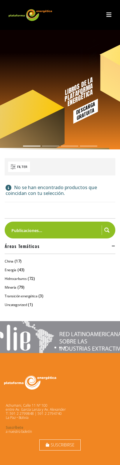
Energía (10, 269)
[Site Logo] (31, 15)
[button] (109, 15)
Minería (10, 287)
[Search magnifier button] (107, 230)
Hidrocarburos (16, 278)
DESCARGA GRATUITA (85, 111)
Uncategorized (16, 304)
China (9, 261)
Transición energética (21, 296)
